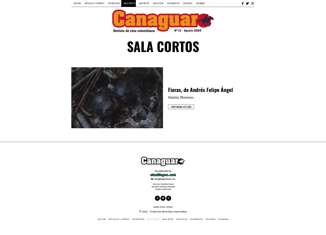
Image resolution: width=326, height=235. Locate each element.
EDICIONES (187, 3)
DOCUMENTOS (173, 3)
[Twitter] (247, 3)
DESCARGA (200, 3)
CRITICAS (77, 3)
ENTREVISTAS (114, 3)
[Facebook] (242, 3)
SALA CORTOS (129, 3)
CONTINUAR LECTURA (181, 107)
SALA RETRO (144, 3)
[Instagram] (252, 3)
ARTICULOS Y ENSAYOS (94, 3)
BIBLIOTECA (158, 3)
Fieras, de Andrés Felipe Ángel (200, 90)
